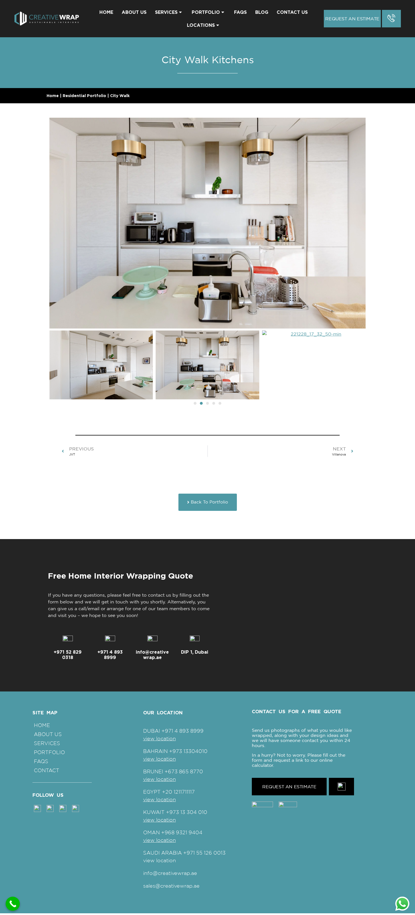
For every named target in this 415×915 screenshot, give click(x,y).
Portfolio (206, 12)
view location (159, 738)
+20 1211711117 (178, 791)
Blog (261, 12)
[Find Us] (195, 641)
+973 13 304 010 (186, 812)
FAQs (240, 12)
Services (166, 12)
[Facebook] (62, 808)
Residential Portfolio (84, 95)
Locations (201, 25)
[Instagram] (37, 808)
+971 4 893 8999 (110, 654)
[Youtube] (75, 808)
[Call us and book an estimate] (391, 18)
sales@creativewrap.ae (171, 885)
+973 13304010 (188, 751)
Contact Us (292, 12)
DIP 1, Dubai (194, 651)
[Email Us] (152, 641)
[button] (195, 403)
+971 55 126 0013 (204, 852)
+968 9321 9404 (181, 832)
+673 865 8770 (184, 771)
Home (106, 12)
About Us (134, 12)
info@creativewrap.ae (152, 654)
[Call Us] (110, 641)
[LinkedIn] (50, 808)
